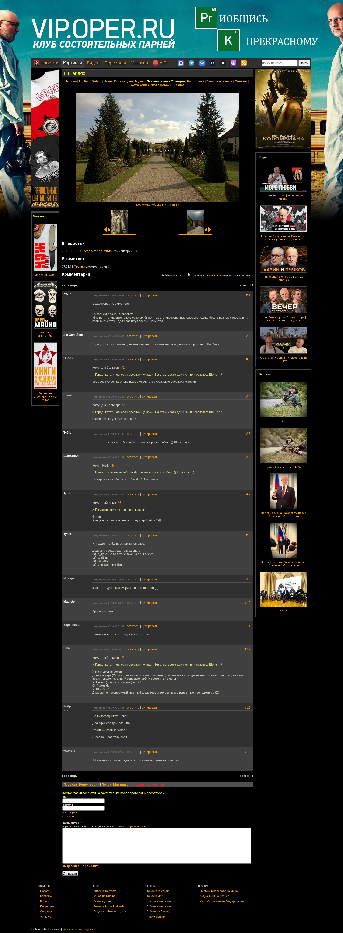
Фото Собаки (161, 85)
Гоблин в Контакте (159, 906)
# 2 (248, 336)
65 (283, 421)
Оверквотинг (133, 826)
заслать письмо (73, 929)
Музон (140, 81)
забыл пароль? (70, 812)
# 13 (247, 707)
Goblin (97, 81)
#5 (112, 465)
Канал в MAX (155, 896)
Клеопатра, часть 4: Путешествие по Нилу (284, 359)
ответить (133, 295)
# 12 (247, 649)
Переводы (115, 62)
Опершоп (46, 911)
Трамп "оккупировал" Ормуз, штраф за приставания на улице (283, 319)
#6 (119, 502)
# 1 (248, 295)
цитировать (150, 295)
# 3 (248, 359)
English (84, 81)
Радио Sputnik (156, 916)
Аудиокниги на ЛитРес (214, 896)
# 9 (248, 579)
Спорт (227, 81)
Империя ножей (45, 275)
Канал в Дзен (102, 901)
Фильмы (241, 81)
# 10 (247, 602)
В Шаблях (74, 73)
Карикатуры (123, 81)
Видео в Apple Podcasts (108, 906)
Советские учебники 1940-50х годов (45, 396)
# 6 (248, 457)
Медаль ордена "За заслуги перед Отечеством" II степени (284, 514)
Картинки (72, 62)
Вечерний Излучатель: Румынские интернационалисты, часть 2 (283, 238)
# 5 (248, 434)
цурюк (89, 929)
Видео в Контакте (105, 891)
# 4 (248, 396)
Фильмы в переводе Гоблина (219, 891)
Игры (108, 81)
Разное (178, 85)
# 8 (248, 535)
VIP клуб (45, 916)
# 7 (248, 494)
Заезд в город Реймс (97, 251)
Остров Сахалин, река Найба (283, 467)
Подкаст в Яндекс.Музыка (110, 911)
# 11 (247, 626)
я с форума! (68, 816)
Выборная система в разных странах (284, 278)
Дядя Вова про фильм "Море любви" (283, 197)
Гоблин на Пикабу (158, 911)
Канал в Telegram (158, 891)
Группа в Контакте (159, 901)
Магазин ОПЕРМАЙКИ (45, 334)
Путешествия (157, 81)
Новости (48, 62)
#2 (123, 367)
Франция (178, 81)
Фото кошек (140, 85)
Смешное (213, 81)
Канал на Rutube (104, 896)
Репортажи (195, 81)
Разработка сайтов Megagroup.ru (222, 901)
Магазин (139, 62)
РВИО (283, 611)
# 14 (247, 752)
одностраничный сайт (221, 275)
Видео (93, 62)
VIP (162, 62)
